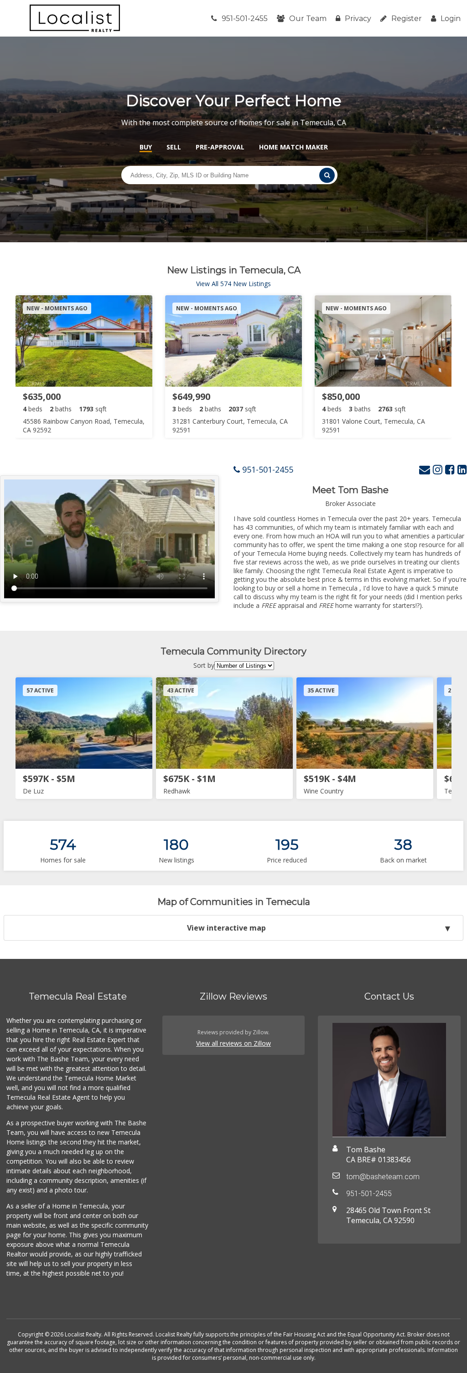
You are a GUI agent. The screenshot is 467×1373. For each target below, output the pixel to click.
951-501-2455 (245, 18)
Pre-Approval (220, 147)
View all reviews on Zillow (233, 1043)
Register (406, 18)
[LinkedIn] (462, 469)
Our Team (308, 18)
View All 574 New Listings (233, 283)
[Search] (327, 175)
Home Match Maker (293, 147)
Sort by (203, 665)
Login (451, 18)
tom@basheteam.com (383, 1176)
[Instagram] (437, 469)
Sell (173, 147)
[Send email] (424, 469)
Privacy (358, 18)
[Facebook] (450, 469)
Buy (146, 147)
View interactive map (226, 928)
